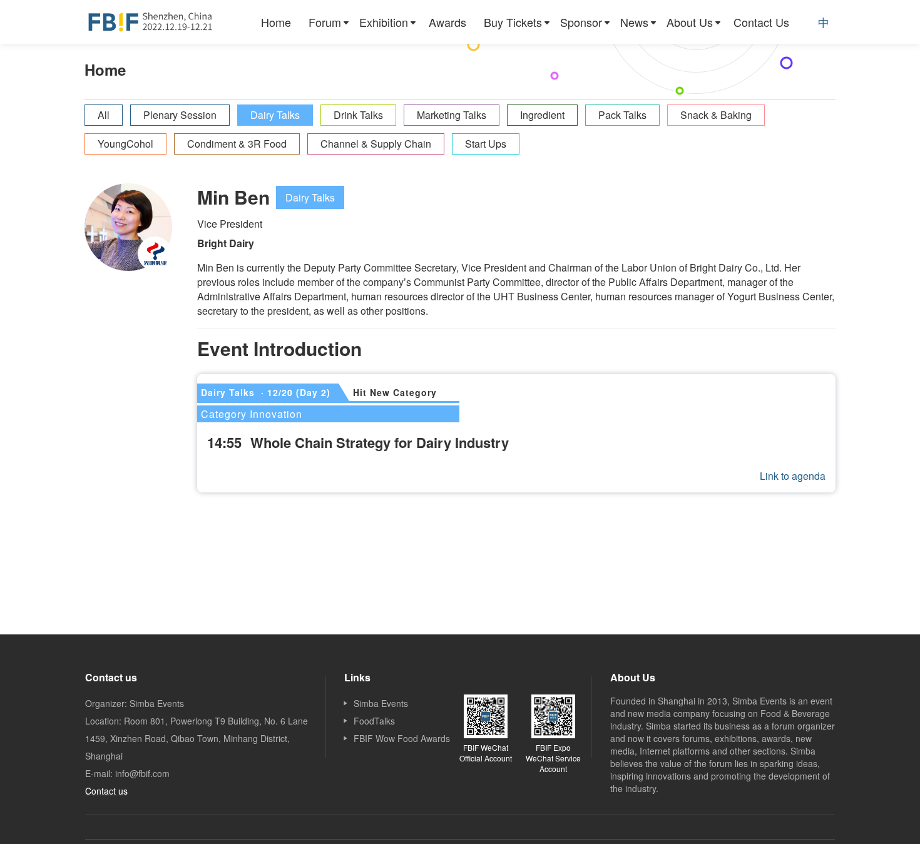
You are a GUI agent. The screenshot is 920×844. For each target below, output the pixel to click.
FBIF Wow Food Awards (402, 738)
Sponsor (581, 22)
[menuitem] (276, 22)
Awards (447, 22)
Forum (325, 22)
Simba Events (381, 703)
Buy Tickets (513, 22)
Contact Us (761, 22)
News (634, 22)
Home (276, 22)
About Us (690, 22)
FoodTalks (374, 720)
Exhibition (383, 22)
